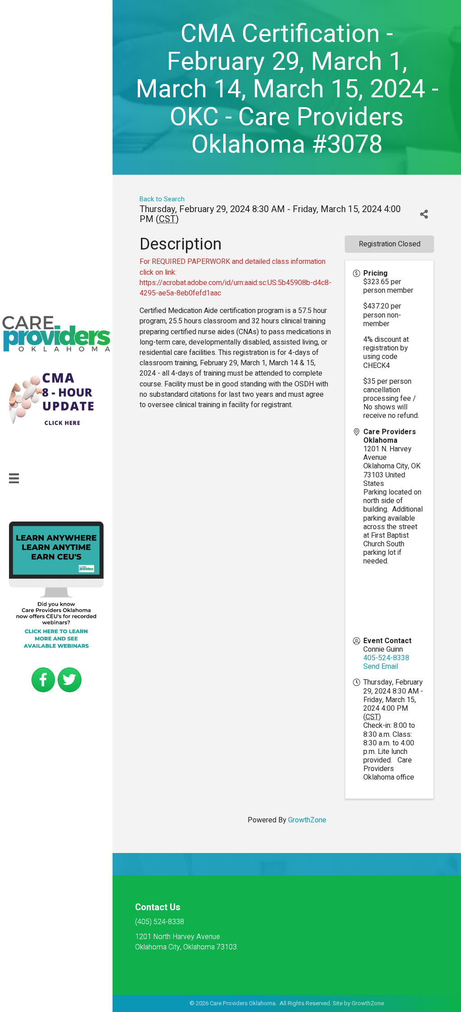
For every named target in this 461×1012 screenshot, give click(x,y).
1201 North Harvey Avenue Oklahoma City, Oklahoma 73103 (186, 942)
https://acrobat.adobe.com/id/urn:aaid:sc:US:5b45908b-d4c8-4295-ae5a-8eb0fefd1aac (235, 288)
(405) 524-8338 (159, 922)
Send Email (380, 666)
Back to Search (162, 199)
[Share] (424, 214)
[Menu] (14, 478)
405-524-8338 (386, 658)
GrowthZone (307, 820)
